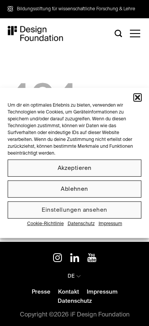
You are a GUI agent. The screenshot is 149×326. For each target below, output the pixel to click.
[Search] (118, 33)
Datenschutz (81, 224)
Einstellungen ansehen (74, 210)
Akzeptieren (75, 168)
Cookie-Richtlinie (45, 224)
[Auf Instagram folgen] (57, 259)
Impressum (110, 224)
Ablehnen (74, 189)
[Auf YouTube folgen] (91, 259)
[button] (137, 97)
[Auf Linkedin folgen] (74, 259)
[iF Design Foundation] (35, 33)
